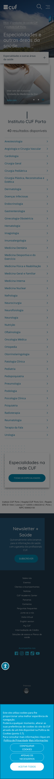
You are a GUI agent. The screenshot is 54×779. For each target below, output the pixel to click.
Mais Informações (38, 740)
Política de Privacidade (16, 740)
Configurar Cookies (27, 747)
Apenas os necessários (27, 757)
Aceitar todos (27, 766)
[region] (27, 741)
